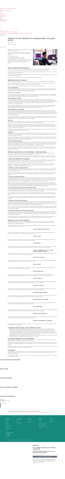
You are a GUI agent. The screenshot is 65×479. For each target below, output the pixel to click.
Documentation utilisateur (42, 423)
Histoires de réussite (24, 33)
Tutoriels (40, 422)
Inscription (7, 420)
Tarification (5, 8)
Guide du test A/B (19, 423)
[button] (32, 403)
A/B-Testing (34, 121)
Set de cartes (30, 33)
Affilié (50, 422)
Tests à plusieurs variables (9, 387)
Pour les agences (10, 8)
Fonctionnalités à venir (9, 428)
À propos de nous (52, 420)
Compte (1, 9)
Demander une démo (7, 10)
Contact (13, 33)
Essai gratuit (2, 10)
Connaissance (19, 422)
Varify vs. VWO (30, 420)
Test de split (4, 369)
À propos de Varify (9, 33)
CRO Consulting (2, 33)
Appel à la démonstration (42, 425)
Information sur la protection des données (43, 427)
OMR (8, 435)
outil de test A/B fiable (30, 193)
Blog (15, 33)
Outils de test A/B (6, 378)
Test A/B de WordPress (7, 396)
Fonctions (1, 8)
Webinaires (18, 33)
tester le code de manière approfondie (29, 412)
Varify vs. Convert (30, 422)
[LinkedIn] (6, 435)
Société (14, 8)
